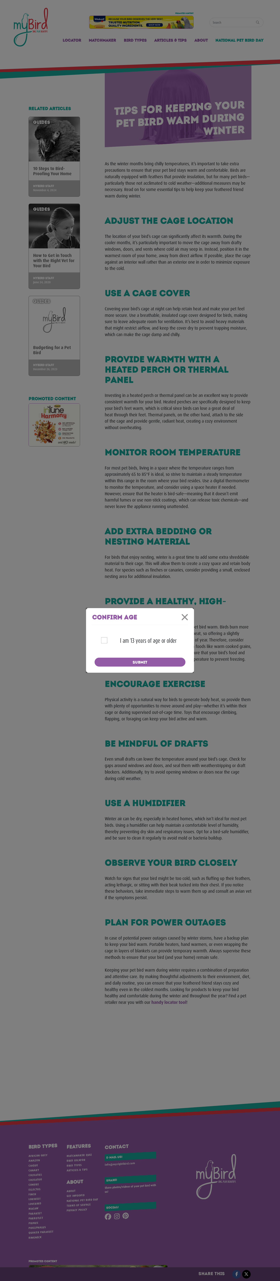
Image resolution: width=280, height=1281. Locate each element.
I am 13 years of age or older (148, 640)
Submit (140, 663)
